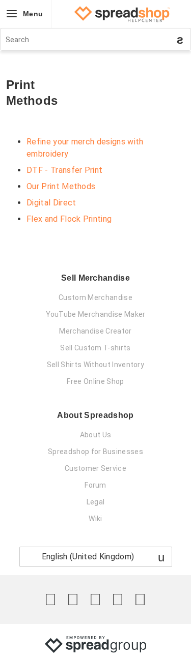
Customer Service (95, 468)
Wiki (95, 519)
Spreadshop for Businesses (95, 451)
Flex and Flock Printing (69, 219)
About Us (96, 435)
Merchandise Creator (95, 331)
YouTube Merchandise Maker (96, 314)
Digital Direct (51, 202)
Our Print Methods (60, 186)
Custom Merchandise (95, 297)
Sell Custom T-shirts (95, 348)
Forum (95, 485)
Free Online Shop (95, 381)
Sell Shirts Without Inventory (95, 365)
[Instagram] (95, 599)
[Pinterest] (117, 599)
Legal (96, 502)
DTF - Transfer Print (64, 170)
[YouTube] (140, 599)
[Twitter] (50, 599)
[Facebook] (73, 599)
